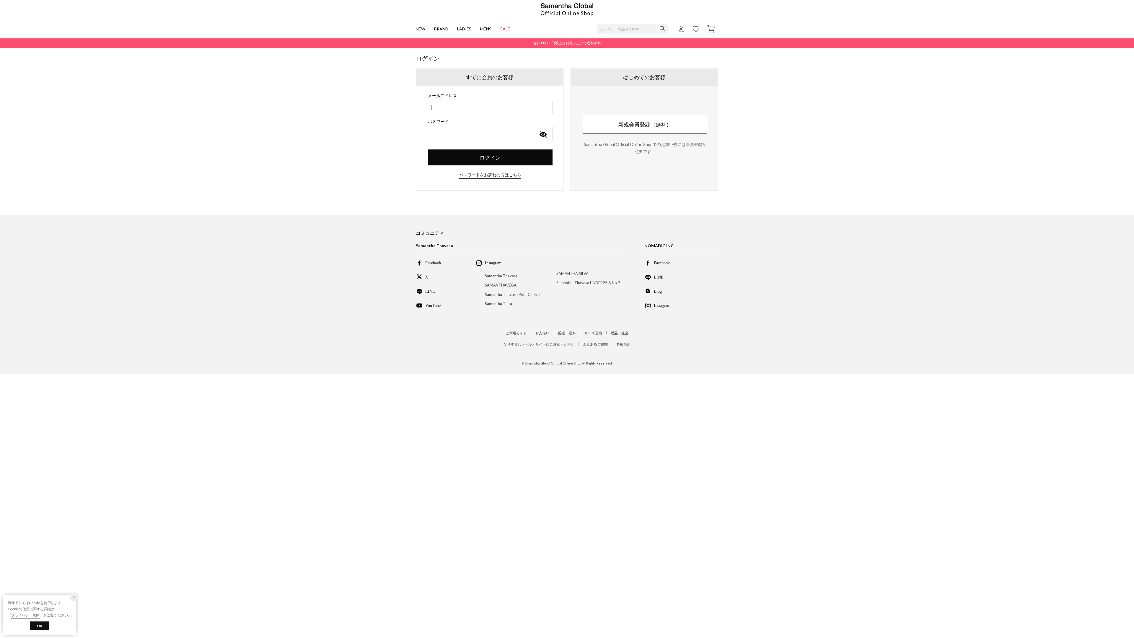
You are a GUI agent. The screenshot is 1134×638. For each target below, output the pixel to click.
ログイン (490, 157)
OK (39, 626)
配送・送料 (567, 333)
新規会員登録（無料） (645, 124)
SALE (505, 28)
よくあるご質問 (595, 344)
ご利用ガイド (516, 333)
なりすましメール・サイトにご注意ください (539, 344)
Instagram (662, 305)
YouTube (433, 305)
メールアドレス (442, 95)
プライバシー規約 (25, 615)
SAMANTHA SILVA (572, 273)
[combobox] (490, 107)
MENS (485, 28)
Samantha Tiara (498, 303)
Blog (658, 291)
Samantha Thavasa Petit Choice (512, 294)
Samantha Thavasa (501, 276)
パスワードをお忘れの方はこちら (490, 174)
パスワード (438, 121)
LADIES (464, 28)
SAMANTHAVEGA (501, 285)
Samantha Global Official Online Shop (567, 9)
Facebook (433, 263)
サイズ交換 (593, 333)
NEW (420, 28)
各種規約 (623, 344)
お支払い (542, 333)
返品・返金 (619, 333)
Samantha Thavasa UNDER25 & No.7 (588, 282)
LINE (430, 291)
